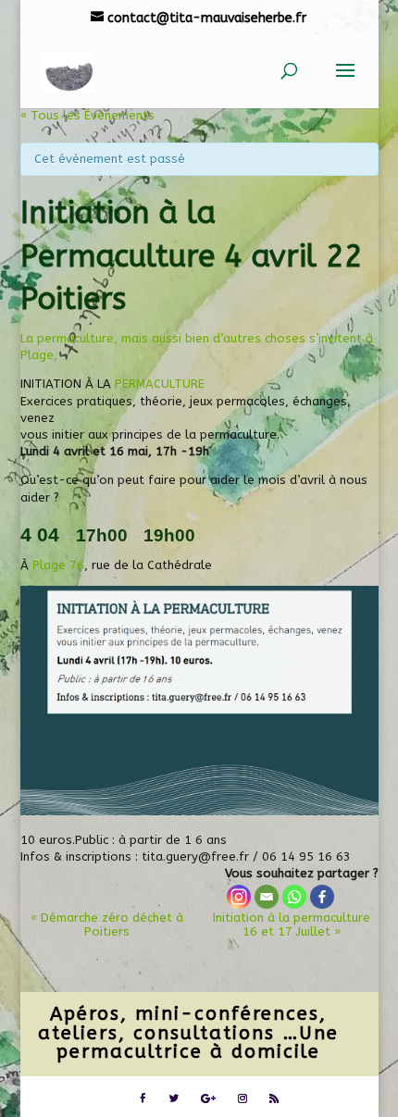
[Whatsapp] (294, 897)
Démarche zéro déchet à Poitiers (107, 924)
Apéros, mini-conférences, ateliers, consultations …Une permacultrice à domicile (188, 1032)
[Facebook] (322, 897)
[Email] (267, 897)
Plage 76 (58, 565)
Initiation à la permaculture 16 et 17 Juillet (291, 924)
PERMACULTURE (160, 384)
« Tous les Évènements (87, 115)
